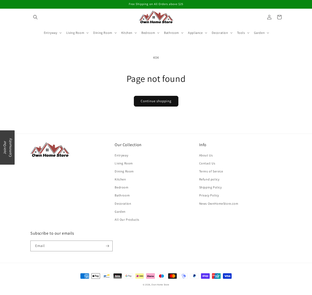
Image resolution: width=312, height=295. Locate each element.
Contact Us (207, 163)
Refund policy (209, 179)
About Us (206, 155)
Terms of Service (211, 171)
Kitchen (120, 179)
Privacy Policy (209, 195)
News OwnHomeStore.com (218, 203)
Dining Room (124, 171)
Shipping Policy (210, 187)
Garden (120, 211)
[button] (35, 17)
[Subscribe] (107, 246)
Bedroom (121, 187)
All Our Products (127, 219)
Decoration (123, 203)
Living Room (124, 163)
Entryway (121, 155)
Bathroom (122, 195)
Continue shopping (156, 101)
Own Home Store (160, 284)
